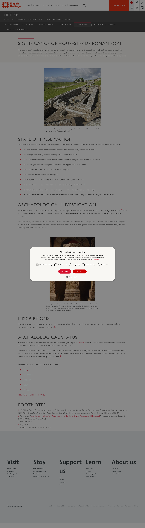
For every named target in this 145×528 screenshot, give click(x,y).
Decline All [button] (79, 271)
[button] (72, 277)
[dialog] (72, 264)
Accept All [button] (64, 271)
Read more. (96, 260)
